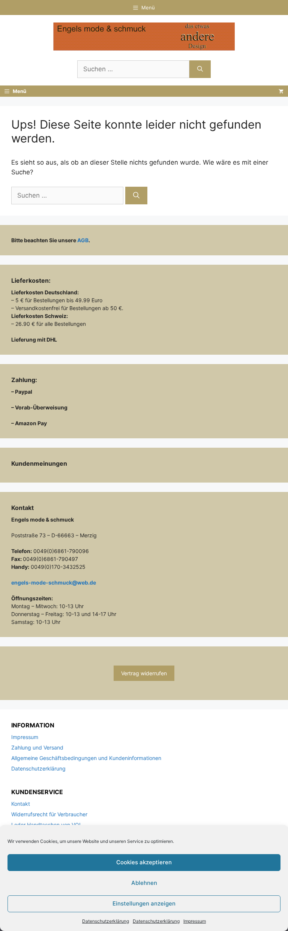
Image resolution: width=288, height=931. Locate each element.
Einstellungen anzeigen (144, 903)
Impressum (194, 921)
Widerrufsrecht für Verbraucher (49, 814)
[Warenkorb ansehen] (281, 91)
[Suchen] (200, 69)
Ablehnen (144, 882)
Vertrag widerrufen (144, 673)
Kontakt (20, 804)
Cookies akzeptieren (144, 862)
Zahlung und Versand (37, 747)
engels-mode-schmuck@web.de (53, 582)
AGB (82, 240)
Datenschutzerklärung (105, 921)
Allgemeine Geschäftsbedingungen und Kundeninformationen (86, 758)
